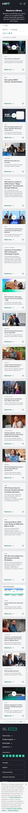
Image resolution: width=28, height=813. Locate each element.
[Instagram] (10, 756)
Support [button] (4, 767)
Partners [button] (4, 781)
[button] (26, 784)
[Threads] (13, 756)
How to (6, 736)
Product (7, 739)
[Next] (24, 722)
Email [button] (6, 743)
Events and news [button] (7, 772)
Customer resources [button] (8, 777)
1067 (21, 721)
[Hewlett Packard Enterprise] (6, 4)
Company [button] (5, 762)
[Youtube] (20, 756)
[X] (7, 756)
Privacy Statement (15, 797)
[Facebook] (17, 756)
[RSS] (23, 756)
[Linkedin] (3, 756)
